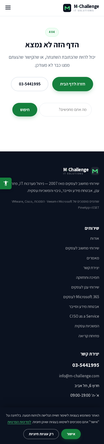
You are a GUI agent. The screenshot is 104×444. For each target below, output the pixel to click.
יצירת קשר (91, 267)
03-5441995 (30, 84)
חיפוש (25, 109)
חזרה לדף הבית (72, 84)
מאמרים (93, 258)
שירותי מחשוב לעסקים (82, 248)
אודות (94, 238)
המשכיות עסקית (87, 326)
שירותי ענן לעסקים (85, 287)
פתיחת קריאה (89, 335)
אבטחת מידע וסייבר (84, 306)
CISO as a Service (84, 316)
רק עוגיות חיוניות (41, 434)
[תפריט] (8, 8)
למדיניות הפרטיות (19, 421)
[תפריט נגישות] (6, 183)
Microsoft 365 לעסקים (81, 296)
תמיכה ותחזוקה (87, 277)
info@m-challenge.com (79, 375)
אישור (71, 434)
